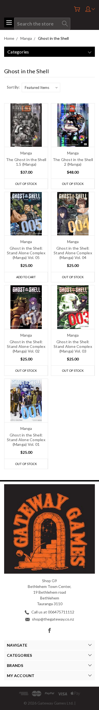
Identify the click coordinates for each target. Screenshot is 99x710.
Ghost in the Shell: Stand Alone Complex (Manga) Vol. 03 (73, 346)
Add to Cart (26, 277)
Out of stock (26, 183)
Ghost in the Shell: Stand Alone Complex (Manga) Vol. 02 (26, 346)
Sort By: (13, 87)
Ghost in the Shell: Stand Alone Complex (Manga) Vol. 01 (26, 440)
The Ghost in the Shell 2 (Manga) (73, 162)
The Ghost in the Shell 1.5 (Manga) (26, 162)
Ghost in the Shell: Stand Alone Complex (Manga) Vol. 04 (73, 253)
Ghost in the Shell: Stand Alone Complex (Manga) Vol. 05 (26, 253)
